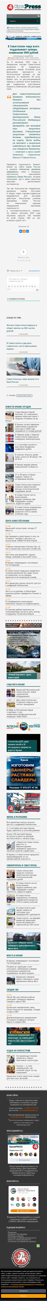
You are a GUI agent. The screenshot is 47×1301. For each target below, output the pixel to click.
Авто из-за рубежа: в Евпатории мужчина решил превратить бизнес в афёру (23, 593)
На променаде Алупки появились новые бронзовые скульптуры (27, 1058)
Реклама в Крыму (16, 1236)
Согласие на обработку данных (22, 1241)
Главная (12, 28)
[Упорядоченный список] (20, 286)
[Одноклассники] (24, 231)
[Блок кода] (29, 286)
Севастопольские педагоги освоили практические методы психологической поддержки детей (27, 488)
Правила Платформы (17, 1234)
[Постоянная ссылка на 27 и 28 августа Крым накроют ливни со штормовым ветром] (9, 481)
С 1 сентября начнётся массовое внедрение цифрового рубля (26, 447)
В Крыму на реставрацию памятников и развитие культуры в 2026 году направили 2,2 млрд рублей (28, 427)
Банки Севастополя (28, 28)
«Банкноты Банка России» (19, 177)
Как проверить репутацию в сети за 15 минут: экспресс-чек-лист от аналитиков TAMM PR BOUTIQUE (22, 538)
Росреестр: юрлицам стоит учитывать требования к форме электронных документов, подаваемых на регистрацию (22, 970)
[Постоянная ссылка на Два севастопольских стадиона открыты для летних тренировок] (11, 707)
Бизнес (18, 28)
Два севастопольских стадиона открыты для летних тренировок (27, 702)
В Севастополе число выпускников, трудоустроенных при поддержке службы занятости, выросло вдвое (20, 499)
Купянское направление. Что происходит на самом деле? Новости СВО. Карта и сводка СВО (21, 1039)
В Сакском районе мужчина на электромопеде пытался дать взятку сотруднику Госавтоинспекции (22, 611)
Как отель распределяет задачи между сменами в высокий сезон (21, 556)
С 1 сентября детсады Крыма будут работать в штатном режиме (23, 829)
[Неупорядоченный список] (23, 286)
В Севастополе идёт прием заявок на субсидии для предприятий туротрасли (28, 911)
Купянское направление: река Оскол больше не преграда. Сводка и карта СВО (23, 1009)
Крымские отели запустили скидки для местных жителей (23, 1077)
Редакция (12, 1232)
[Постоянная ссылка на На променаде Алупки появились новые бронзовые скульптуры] (11, 1063)
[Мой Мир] (27, 231)
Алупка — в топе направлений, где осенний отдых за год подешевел (26, 1069)
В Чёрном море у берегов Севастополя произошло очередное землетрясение (27, 437)
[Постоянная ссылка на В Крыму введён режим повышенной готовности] (9, 471)
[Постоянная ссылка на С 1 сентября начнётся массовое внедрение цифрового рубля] (9, 451)
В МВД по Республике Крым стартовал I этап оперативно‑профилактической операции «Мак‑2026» (21, 713)
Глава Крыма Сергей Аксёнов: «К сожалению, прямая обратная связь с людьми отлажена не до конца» (22, 416)
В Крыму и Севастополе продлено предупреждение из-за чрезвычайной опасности (23, 856)
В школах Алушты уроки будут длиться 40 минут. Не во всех (28, 457)
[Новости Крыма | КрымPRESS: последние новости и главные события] (24, 10)
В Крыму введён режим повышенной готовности (26, 466)
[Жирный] (8, 286)
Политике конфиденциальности (23, 1284)
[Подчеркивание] (14, 286)
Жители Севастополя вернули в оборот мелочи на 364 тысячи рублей (22, 328)
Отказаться (23, 1291)
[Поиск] (38, 16)
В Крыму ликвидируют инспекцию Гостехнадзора (21, 564)
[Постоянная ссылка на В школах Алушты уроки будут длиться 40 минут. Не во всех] (9, 461)
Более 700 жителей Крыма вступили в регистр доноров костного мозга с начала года (20, 836)
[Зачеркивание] (17, 286)
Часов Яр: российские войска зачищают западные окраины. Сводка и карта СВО (21, 999)
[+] (9, 289)
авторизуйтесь (34, 271)
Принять (23, 1296)
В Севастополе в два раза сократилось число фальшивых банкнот (22, 346)
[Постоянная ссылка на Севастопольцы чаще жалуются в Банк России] (23, 375)
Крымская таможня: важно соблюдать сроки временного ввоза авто (21, 945)
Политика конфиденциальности (22, 1238)
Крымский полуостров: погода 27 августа (21, 529)
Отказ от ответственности (19, 1240)
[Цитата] (26, 286)
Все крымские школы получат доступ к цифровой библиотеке (23, 584)
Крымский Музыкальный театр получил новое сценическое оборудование (28, 693)
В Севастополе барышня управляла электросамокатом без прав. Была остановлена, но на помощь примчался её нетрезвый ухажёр (22, 574)
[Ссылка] (32, 286)
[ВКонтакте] (20, 231)
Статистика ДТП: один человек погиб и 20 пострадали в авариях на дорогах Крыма (19, 746)
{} (35, 286)
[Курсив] (11, 286)
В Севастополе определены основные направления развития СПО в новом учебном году (28, 510)
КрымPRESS (28, 56)
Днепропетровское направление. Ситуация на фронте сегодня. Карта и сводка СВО (22, 1020)
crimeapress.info (17, 1117)
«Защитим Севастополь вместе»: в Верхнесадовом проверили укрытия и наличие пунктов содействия (23, 846)
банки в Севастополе (24, 395)
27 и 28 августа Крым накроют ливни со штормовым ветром (25, 477)
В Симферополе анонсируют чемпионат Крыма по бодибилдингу (22, 602)
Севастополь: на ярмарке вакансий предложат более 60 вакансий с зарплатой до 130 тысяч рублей (23, 922)
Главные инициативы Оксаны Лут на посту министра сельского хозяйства (22, 547)
